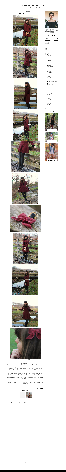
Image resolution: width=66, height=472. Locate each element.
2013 (47, 52)
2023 (47, 44)
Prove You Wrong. (51, 130)
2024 (47, 43)
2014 (47, 50)
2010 (47, 108)
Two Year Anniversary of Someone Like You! (52, 82)
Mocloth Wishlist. (49, 65)
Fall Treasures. (49, 80)
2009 (47, 109)
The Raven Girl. (49, 90)
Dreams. (48, 62)
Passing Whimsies (33, 5)
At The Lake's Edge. (49, 93)
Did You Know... (49, 64)
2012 (47, 53)
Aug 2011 (48, 98)
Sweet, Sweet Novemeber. (50, 94)
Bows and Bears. (49, 91)
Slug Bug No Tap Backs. (50, 59)
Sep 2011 (48, 97)
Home (25, 462)
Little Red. (48, 83)
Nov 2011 (48, 56)
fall (16, 402)
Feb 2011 (48, 105)
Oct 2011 (48, 95)
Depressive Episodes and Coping (29, 398)
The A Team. (48, 78)
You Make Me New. (52, 160)
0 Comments (22, 401)
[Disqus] (25, 418)
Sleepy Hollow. (49, 61)
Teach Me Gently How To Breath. (51, 85)
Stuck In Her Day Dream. (50, 72)
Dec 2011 (48, 55)
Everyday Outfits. (12, 402)
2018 (47, 47)
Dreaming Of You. (49, 88)
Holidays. (18, 402)
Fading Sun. (48, 67)
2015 (47, 49)
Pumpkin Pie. (48, 76)
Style (22, 402)
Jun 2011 (48, 100)
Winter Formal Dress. (49, 77)
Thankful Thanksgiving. (50, 66)
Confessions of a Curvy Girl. (50, 84)
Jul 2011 (48, 99)
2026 (47, 42)
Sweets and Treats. (49, 60)
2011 (47, 54)
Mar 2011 (48, 104)
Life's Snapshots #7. (49, 71)
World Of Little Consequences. (51, 70)
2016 (47, 48)
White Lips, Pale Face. (50, 75)
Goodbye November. (49, 57)
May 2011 (48, 102)
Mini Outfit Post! (52, 141)
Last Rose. (48, 89)
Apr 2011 (48, 103)
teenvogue (24, 402)
